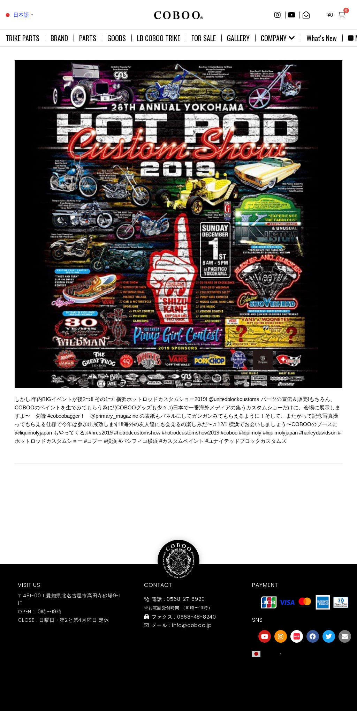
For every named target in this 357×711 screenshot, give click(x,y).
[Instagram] (280, 636)
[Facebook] (312, 636)
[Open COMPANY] (291, 38)
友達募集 (304, 688)
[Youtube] (264, 636)
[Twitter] (328, 636)
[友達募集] (304, 673)
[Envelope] (345, 636)
